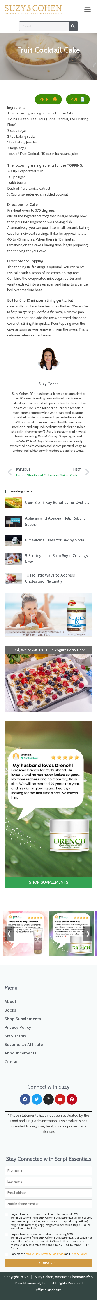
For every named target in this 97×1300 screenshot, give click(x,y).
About (10, 1001)
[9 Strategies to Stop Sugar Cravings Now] (13, 559)
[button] (87, 10)
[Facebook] (25, 1099)
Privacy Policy (18, 1027)
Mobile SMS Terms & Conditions (45, 1253)
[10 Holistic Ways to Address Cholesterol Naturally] (13, 578)
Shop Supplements (23, 1018)
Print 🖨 (48, 99)
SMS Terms (15, 1035)
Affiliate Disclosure (49, 1290)
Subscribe (48, 1263)
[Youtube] (60, 1099)
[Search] (73, 26)
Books (10, 1010)
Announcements (21, 1053)
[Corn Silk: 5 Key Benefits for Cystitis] (13, 502)
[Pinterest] (72, 1099)
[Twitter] (37, 1099)
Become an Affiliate (24, 1044)
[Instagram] (48, 1099)
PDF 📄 (78, 99)
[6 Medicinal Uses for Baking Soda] (13, 540)
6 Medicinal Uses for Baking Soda (54, 540)
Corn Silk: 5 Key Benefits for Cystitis (57, 502)
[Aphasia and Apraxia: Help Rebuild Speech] (13, 521)
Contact (12, 1061)
